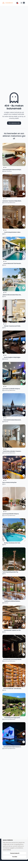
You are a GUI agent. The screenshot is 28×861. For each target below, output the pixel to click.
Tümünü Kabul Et (14, 853)
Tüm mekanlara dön (14, 123)
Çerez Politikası (7, 849)
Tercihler (14, 856)
